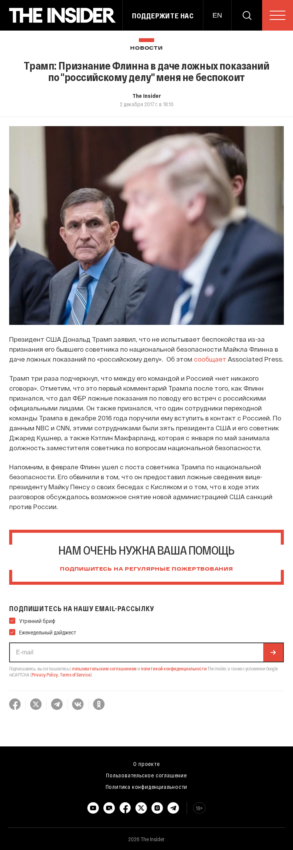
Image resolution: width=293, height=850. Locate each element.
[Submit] (273, 652)
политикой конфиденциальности (174, 668)
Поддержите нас (163, 15)
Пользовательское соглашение (146, 775)
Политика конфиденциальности (147, 786)
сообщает (210, 359)
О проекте (146, 763)
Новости (146, 48)
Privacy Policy (45, 674)
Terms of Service (75, 674)
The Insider (146, 95)
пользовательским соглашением (104, 668)
